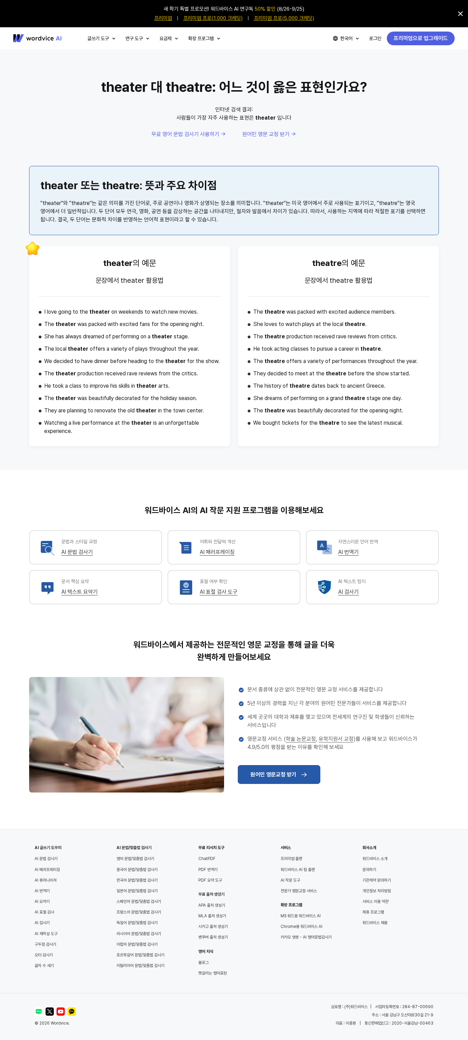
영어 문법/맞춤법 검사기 (135, 858)
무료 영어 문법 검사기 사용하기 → (188, 134)
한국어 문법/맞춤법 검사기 (137, 880)
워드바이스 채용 (374, 922)
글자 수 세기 (44, 965)
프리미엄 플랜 (291, 858)
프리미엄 (163, 18)
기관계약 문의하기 (376, 880)
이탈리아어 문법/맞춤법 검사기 (140, 965)
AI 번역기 (348, 552)
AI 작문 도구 (290, 880)
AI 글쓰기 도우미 (48, 847)
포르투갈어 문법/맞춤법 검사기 (140, 955)
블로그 (203, 962)
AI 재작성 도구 (46, 933)
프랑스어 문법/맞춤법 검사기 (138, 912)
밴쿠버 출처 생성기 (213, 937)
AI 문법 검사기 (77, 552)
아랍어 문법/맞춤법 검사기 (137, 944)
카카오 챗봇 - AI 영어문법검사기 (306, 937)
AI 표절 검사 (44, 912)
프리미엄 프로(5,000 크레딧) (284, 18)
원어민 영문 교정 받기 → (269, 134)
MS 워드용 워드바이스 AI (301, 916)
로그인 (375, 38)
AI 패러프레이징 (217, 552)
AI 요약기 (42, 901)
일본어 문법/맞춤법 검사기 (137, 890)
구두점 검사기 (45, 944)
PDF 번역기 (208, 869)
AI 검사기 (348, 592)
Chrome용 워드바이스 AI (301, 926)
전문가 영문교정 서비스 (299, 890)
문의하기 (369, 869)
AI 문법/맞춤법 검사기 (133, 847)
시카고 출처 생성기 (213, 926)
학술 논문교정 (301, 739)
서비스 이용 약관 (375, 901)
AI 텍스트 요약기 (79, 592)
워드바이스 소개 (374, 858)
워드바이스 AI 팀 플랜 (298, 869)
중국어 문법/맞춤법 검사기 (137, 869)
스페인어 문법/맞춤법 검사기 (138, 901)
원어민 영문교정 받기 (273, 774)
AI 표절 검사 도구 (218, 592)
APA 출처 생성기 (211, 905)
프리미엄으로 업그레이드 (421, 38)
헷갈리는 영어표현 (212, 973)
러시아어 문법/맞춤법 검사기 (138, 933)
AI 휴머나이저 (46, 880)
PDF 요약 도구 (210, 880)
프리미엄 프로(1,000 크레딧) (213, 18)
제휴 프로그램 (373, 912)
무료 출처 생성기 (211, 894)
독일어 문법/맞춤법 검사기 (137, 922)
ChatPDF (206, 858)
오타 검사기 (44, 955)
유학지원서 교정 (336, 739)
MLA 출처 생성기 (212, 916)
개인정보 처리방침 (376, 890)
